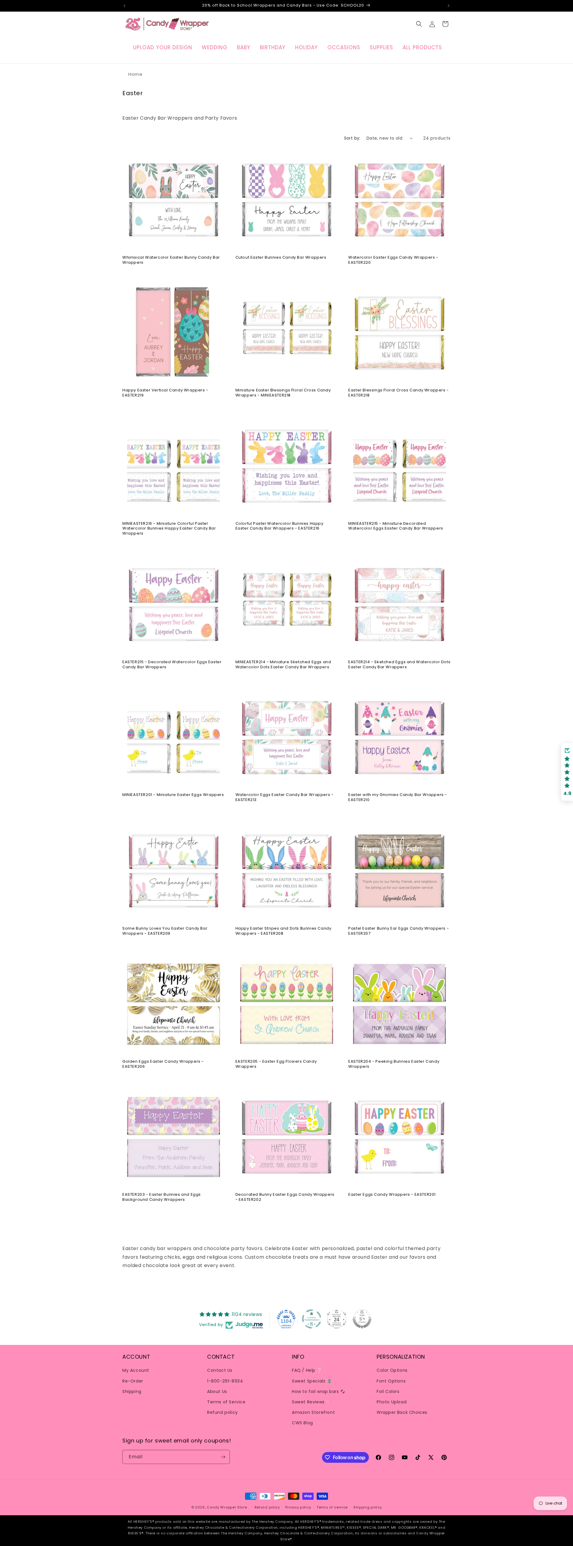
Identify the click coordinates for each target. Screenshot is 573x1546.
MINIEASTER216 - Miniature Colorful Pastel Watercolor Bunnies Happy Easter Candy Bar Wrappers (169, 528)
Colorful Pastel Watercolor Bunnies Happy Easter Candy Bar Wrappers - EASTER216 (279, 526)
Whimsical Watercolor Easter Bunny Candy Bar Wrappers (171, 260)
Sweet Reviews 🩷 (311, 1402)
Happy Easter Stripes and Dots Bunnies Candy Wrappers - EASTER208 (283, 931)
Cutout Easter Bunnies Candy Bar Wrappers (280, 257)
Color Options (392, 1370)
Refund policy (222, 1412)
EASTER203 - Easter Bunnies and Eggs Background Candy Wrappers (161, 1197)
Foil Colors (388, 1391)
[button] (419, 23)
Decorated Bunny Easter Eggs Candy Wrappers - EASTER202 (285, 1197)
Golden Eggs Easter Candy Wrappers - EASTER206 (163, 1064)
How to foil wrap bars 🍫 (319, 1391)
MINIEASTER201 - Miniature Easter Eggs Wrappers (173, 795)
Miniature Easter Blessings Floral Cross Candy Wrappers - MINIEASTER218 (283, 393)
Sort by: (352, 138)
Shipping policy (367, 1507)
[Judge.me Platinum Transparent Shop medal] (311, 1319)
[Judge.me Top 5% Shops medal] (362, 1319)
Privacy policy (298, 1507)
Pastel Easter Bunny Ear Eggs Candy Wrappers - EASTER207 (398, 931)
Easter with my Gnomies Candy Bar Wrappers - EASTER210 (397, 798)
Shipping (131, 1391)
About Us (217, 1391)
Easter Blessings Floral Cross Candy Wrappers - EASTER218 (398, 393)
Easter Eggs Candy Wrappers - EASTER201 (392, 1194)
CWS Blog (302, 1423)
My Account (135, 1370)
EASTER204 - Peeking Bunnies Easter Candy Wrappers (393, 1064)
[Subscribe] (222, 1457)
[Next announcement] (448, 5)
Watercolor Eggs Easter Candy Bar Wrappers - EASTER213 (284, 798)
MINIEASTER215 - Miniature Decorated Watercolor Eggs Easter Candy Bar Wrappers (395, 526)
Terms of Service (226, 1402)
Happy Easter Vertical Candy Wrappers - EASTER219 (165, 393)
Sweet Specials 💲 (312, 1381)
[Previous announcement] (124, 5)
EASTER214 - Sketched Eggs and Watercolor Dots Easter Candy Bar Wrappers (399, 664)
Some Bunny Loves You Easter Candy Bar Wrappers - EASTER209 (164, 931)
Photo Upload (391, 1402)
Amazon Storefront (313, 1412)
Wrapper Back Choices (402, 1412)
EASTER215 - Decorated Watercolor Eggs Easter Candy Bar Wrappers (171, 664)
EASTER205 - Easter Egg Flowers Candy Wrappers (276, 1064)
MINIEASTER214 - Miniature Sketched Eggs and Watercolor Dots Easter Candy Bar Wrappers (283, 664)
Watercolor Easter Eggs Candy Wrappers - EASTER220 (393, 260)
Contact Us (219, 1370)
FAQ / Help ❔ (307, 1370)
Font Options (391, 1381)
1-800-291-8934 (225, 1381)
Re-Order (132, 1381)
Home (135, 74)
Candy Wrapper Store (227, 1507)
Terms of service (332, 1507)
